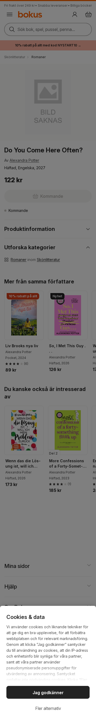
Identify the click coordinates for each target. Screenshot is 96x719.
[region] (48, 662)
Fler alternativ (48, 708)
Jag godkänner (48, 692)
